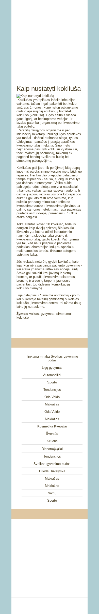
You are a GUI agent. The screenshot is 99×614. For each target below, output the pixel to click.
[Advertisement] (49, 36)
